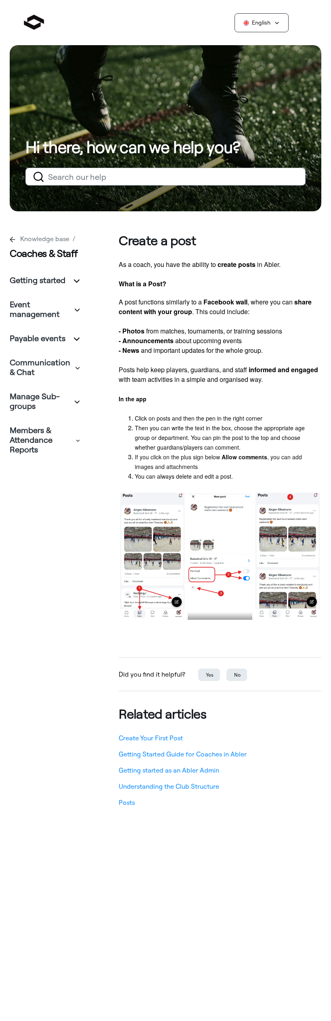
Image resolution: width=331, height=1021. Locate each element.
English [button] (261, 22)
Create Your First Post (151, 738)
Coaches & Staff (44, 253)
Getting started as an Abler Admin (169, 770)
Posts (127, 802)
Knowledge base (45, 239)
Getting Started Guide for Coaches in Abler (183, 754)
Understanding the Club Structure (169, 786)
